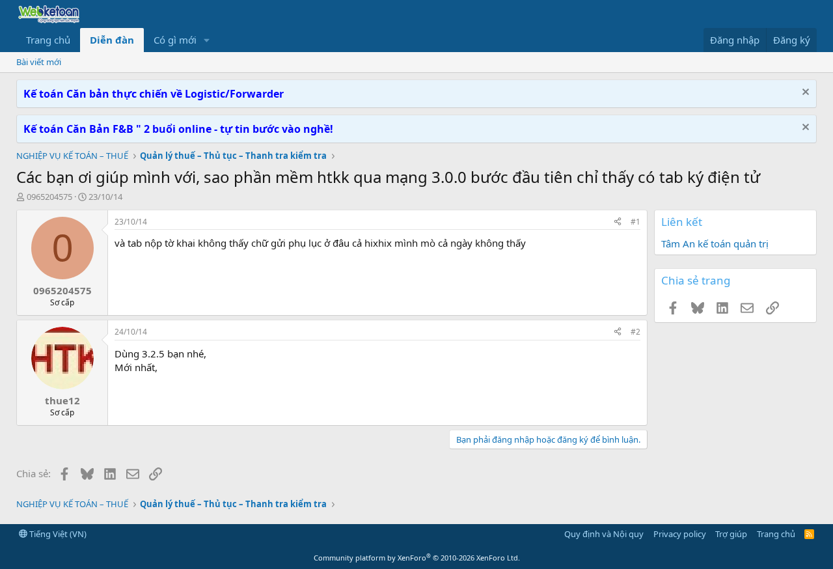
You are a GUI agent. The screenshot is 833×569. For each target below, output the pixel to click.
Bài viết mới (38, 62)
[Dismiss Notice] (804, 93)
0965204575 (49, 196)
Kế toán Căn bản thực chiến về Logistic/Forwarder (153, 94)
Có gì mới (175, 39)
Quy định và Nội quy (604, 534)
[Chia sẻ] (617, 222)
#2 (635, 331)
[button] (207, 40)
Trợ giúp (731, 534)
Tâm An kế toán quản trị (715, 243)
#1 (635, 221)
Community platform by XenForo (417, 557)
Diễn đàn (112, 39)
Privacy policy (679, 534)
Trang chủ (48, 39)
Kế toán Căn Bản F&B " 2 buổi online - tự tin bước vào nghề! (178, 129)
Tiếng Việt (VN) (57, 534)
